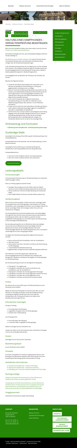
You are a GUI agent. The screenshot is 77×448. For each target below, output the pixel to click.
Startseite (8, 24)
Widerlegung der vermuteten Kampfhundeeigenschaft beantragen (27, 369)
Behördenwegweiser (61, 39)
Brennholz (57, 414)
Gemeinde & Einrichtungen (44, 6)
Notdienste (61, 430)
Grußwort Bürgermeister (62, 33)
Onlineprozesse (59, 45)
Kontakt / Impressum (12, 443)
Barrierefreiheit (32, 443)
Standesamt (58, 51)
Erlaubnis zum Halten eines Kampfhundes (17, 50)
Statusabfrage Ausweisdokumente (62, 419)
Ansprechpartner (60, 57)
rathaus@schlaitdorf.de (12, 424)
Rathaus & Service (25, 6)
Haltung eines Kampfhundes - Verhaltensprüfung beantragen (28, 127)
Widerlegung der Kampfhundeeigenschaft (19, 59)
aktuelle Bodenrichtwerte (62, 425)
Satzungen (58, 48)
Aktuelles (11, 6)
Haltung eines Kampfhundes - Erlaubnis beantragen (23, 366)
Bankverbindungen (60, 54)
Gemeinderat (59, 36)
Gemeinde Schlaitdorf (13, 163)
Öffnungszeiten (59, 42)
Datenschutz (23, 443)
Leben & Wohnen (64, 6)
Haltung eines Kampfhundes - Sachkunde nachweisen (23, 367)
